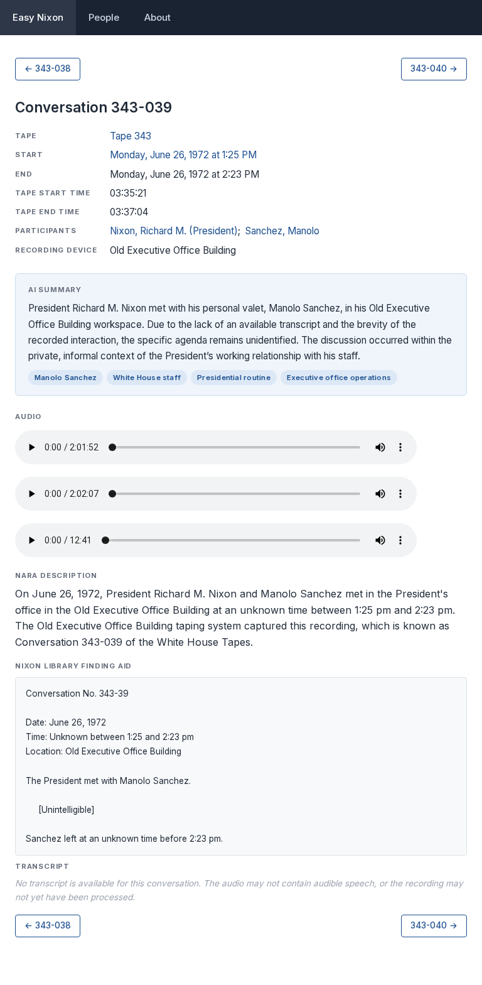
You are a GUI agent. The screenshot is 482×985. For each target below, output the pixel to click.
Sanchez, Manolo (282, 231)
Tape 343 (130, 136)
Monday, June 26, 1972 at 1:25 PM (183, 155)
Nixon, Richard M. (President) (174, 231)
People (103, 17)
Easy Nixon (38, 17)
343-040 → (434, 68)
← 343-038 (47, 68)
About (157, 17)
